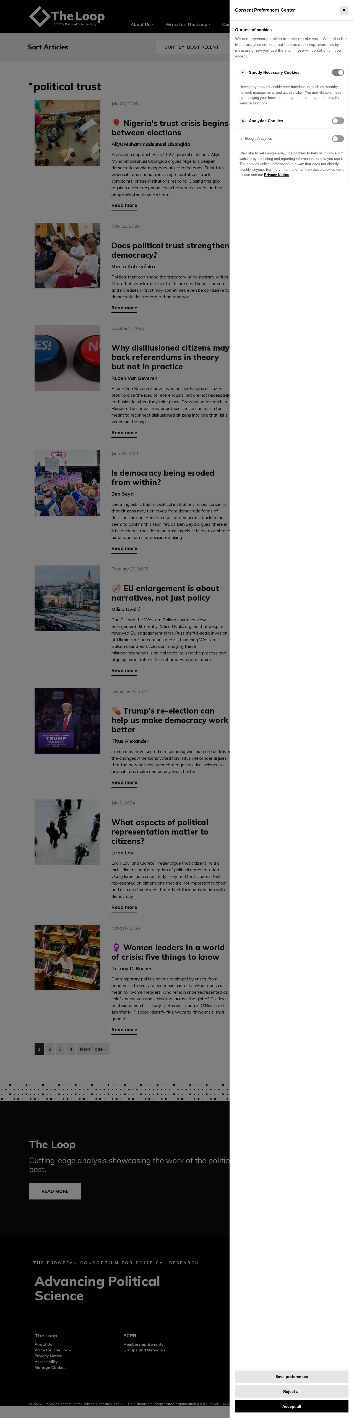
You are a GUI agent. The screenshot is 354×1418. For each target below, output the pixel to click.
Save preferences (291, 1376)
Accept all (291, 1406)
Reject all (292, 1391)
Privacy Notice (276, 175)
